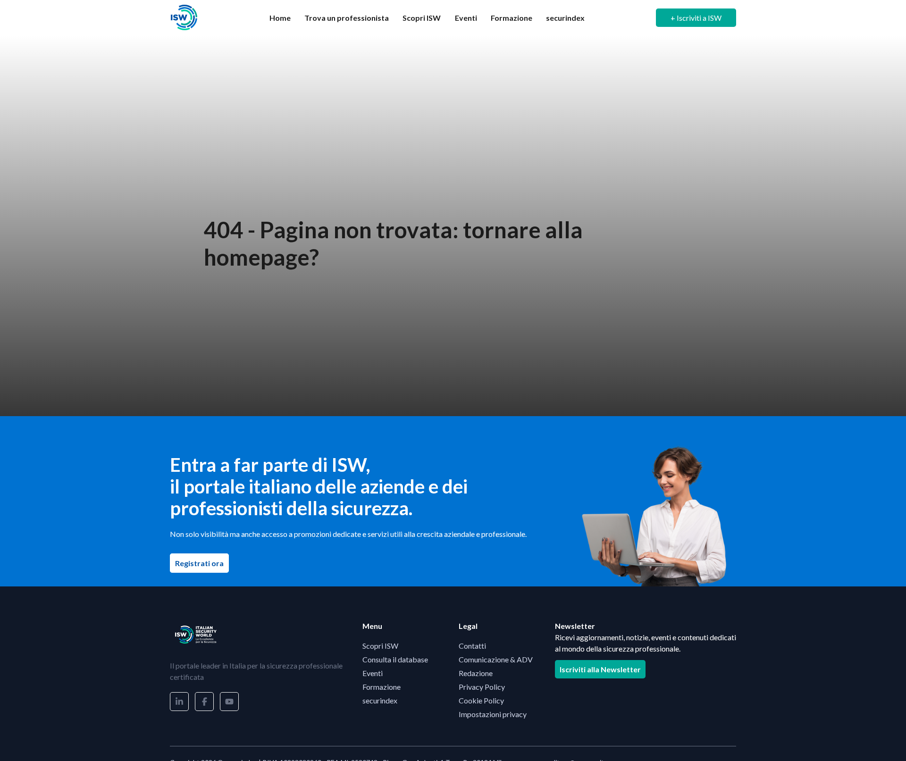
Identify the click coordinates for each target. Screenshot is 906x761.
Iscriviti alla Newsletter (600, 669)
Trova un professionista (346, 17)
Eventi (466, 17)
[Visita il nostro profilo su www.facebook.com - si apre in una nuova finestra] (204, 702)
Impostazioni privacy (493, 714)
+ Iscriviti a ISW (696, 17)
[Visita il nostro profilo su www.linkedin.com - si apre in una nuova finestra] (179, 702)
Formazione (511, 17)
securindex (565, 17)
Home (280, 17)
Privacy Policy (482, 686)
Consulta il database (395, 659)
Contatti (472, 645)
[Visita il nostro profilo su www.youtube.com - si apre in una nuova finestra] (229, 702)
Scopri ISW (422, 17)
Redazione (476, 673)
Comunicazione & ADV (496, 659)
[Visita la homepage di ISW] (184, 18)
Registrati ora (202, 563)
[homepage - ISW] (196, 634)
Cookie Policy (481, 700)
